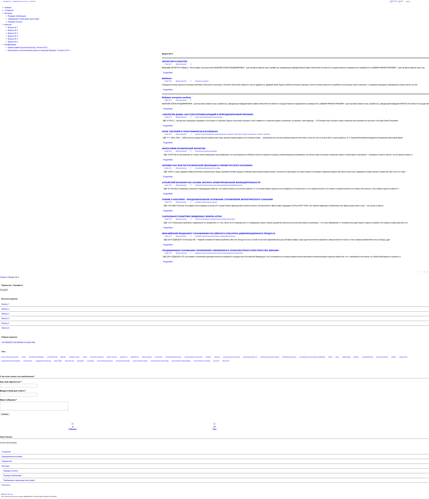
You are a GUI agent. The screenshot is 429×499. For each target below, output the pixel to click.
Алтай (24, 357)
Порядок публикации (17, 16)
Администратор (181, 64)
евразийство (135, 357)
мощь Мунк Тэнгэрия (240, 134)
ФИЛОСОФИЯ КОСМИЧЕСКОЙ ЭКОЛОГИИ (183, 148)
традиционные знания (214, 253)
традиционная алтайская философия (222, 219)
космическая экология (202, 151)
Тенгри (85, 357)
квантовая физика (220, 134)
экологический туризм (140, 361)
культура (217, 357)
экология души (217, 117)
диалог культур (112, 357)
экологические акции (123, 361)
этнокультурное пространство (232, 253)
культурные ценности (250, 357)
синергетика (252, 134)
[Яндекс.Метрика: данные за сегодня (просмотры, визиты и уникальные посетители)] (7, 494)
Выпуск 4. (6, 318)
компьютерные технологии (193, 357)
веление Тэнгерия (200, 134)
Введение (166, 78)
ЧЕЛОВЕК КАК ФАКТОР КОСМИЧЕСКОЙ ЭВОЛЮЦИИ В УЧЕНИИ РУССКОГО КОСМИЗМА (207, 165)
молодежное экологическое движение (312, 357)
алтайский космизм (201, 185)
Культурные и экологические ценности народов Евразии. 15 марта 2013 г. (39, 50)
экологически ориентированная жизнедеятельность (225, 185)
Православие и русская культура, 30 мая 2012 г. (28, 47)
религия (201, 117)
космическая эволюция (202, 168)
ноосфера (198, 202)
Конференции (10, 45)
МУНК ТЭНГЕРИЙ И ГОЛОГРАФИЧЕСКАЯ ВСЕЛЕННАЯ (190, 131)
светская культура (382, 357)
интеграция (158, 357)
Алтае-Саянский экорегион (10, 357)
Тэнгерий (260, 134)
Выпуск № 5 (13, 39)
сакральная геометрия (202, 219)
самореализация (367, 357)
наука (197, 117)
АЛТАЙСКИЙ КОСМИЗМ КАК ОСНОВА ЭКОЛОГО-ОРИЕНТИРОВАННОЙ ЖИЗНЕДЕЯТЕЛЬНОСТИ (211, 182)
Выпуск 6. (6, 328)
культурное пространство (231, 357)
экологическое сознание (209, 202)
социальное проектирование (10, 361)
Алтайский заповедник (36, 357)
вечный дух (210, 134)
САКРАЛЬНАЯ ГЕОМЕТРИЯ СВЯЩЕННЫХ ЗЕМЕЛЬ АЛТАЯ (192, 216)
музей (330, 357)
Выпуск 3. (6, 314)
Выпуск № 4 (13, 36)
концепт (208, 357)
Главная (7, 7)
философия (208, 117)
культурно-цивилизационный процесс (207, 236)
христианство (69, 361)
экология (216, 361)
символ (393, 357)
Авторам (8, 13)
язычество (225, 361)
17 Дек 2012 (168, 64)
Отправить (4, 414)
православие (346, 357)
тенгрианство (27, 361)
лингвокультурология (289, 357)
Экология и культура (201, 81)
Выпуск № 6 (13, 42)
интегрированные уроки (173, 357)
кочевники (230, 134)
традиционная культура (43, 361)
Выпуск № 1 (13, 27)
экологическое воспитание (160, 361)
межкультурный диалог (227, 236)
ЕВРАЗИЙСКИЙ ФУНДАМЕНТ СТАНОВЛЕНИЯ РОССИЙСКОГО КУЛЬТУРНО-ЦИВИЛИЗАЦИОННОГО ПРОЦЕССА (218, 233)
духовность (123, 357)
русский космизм (215, 168)
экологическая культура (105, 361)
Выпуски (8, 25)
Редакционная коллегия (20, 1)
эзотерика (90, 361)
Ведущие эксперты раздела (176, 97)
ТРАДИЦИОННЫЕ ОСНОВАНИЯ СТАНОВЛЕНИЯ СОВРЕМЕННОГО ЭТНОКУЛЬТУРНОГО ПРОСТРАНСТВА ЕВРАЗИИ (220, 250)
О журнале (9, 10)
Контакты (33, 1)
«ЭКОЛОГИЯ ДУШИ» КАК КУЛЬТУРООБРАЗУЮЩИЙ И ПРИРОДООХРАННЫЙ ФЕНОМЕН (207, 114)
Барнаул (63, 357)
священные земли (200, 253)
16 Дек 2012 (168, 81)
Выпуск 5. (6, 323)
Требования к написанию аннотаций (23, 19)
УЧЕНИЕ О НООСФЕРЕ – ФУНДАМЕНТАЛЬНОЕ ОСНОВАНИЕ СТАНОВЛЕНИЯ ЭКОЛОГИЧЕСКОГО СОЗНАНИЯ (217, 199)
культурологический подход (269, 357)
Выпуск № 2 (13, 30)
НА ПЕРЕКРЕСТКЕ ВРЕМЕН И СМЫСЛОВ (18, 342)
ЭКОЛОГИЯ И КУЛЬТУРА (174, 61)
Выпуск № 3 (13, 33)
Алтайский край (52, 357)
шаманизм (266, 134)
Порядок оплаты (15, 22)
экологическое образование (181, 361)
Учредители (7, 1)
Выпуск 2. (6, 309)
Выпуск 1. (6, 304)
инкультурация (147, 357)
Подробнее (168, 73)
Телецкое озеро (74, 357)
